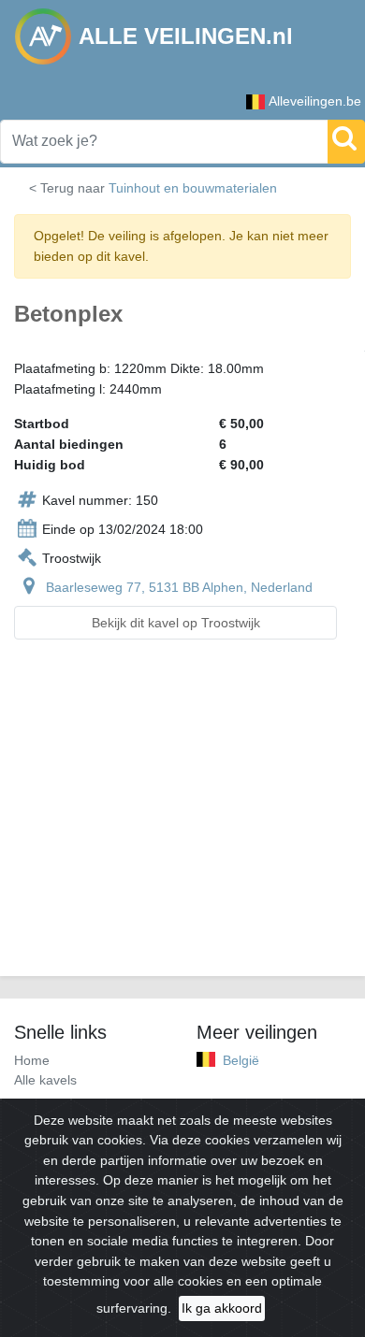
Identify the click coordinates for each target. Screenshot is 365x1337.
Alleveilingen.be (315, 100)
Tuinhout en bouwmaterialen (193, 187)
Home (32, 1060)
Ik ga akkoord (222, 1308)
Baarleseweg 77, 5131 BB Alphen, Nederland (179, 587)
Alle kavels (45, 1079)
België (241, 1060)
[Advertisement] (182, 819)
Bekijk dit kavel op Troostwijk (176, 622)
